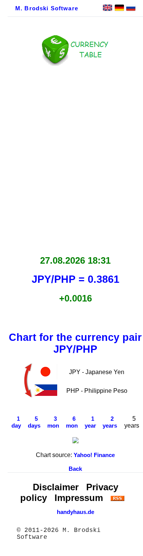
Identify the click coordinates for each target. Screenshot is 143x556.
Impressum (79, 498)
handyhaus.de (75, 512)
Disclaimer (56, 487)
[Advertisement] (71, 158)
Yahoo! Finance (94, 455)
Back (75, 469)
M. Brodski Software (46, 8)
